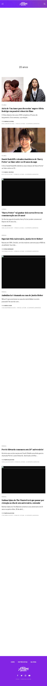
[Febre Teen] (23, 4)
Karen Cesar (8, 305)
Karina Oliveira (9, 121)
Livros (4, 209)
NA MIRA (33, 662)
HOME (13, 662)
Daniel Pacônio (9, 172)
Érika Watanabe (8, 249)
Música (4, 235)
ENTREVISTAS (22, 662)
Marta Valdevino (9, 459)
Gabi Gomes (7, 225)
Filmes (4, 105)
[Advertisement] (23, 32)
